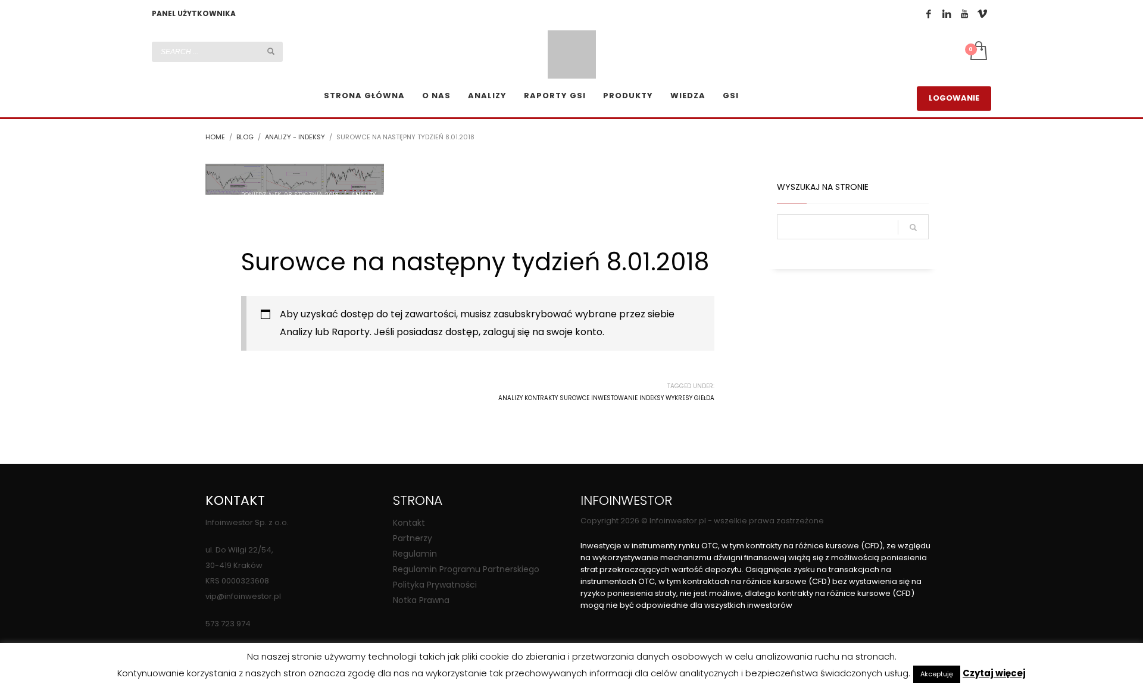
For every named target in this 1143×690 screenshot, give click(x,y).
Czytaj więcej (994, 673)
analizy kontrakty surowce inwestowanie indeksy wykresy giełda (606, 398)
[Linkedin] (946, 14)
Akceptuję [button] (936, 674)
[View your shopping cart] (977, 52)
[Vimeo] (982, 14)
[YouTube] (964, 14)
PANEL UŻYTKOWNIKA (194, 13)
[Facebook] (929, 14)
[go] (271, 51)
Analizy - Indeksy (379, 195)
